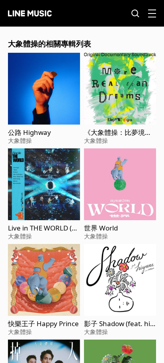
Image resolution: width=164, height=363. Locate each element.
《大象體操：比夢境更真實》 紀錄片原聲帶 (118, 132)
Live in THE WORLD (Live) (42, 228)
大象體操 (20, 140)
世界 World (101, 228)
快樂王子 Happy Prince (43, 324)
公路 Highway (29, 132)
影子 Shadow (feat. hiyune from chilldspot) (119, 324)
